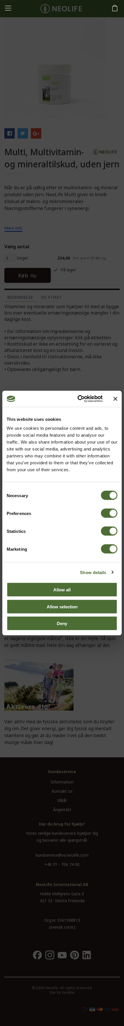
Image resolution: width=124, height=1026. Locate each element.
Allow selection (62, 606)
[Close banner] (115, 399)
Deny (62, 623)
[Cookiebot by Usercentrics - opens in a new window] (78, 399)
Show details (93, 572)
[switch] (109, 513)
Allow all (62, 589)
